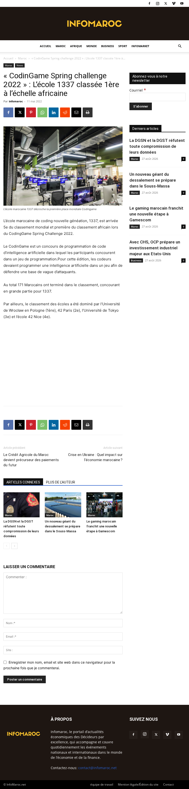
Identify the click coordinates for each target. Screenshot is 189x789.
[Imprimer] (88, 112)
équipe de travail (101, 784)
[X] (165, 3)
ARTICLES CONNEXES (23, 482)
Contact (168, 784)
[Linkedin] (54, 112)
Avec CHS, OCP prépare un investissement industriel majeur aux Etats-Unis (154, 248)
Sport (122, 46)
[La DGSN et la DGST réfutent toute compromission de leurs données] (21, 504)
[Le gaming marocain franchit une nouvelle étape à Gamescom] (104, 504)
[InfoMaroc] (94, 23)
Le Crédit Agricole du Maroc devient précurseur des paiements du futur (31, 460)
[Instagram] (157, 3)
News (19, 65)
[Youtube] (182, 3)
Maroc (61, 46)
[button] (180, 46)
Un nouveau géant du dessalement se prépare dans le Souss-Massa (62, 526)
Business (107, 46)
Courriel (137, 90)
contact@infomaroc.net (97, 767)
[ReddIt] (65, 112)
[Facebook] (149, 3)
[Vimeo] (173, 3)
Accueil (45, 46)
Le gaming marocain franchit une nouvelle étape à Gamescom (101, 526)
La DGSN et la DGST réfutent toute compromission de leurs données (157, 146)
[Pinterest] (31, 112)
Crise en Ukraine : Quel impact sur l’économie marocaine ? (95, 457)
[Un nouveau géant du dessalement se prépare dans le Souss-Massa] (63, 504)
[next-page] (14, 546)
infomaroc (16, 101)
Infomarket (140, 46)
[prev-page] (6, 546)
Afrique (76, 46)
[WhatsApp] (42, 112)
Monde (91, 46)
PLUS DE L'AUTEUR (60, 482)
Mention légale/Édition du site (138, 784)
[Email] (76, 112)
